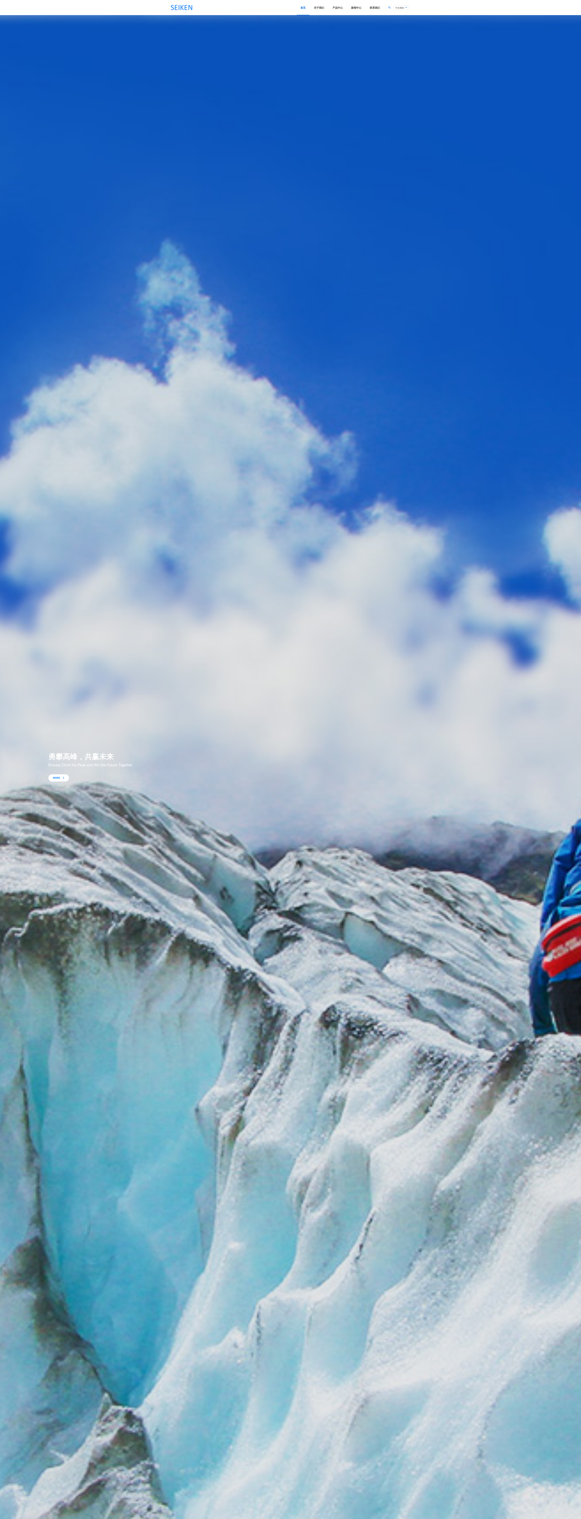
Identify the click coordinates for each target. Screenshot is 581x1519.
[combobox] (401, 7)
